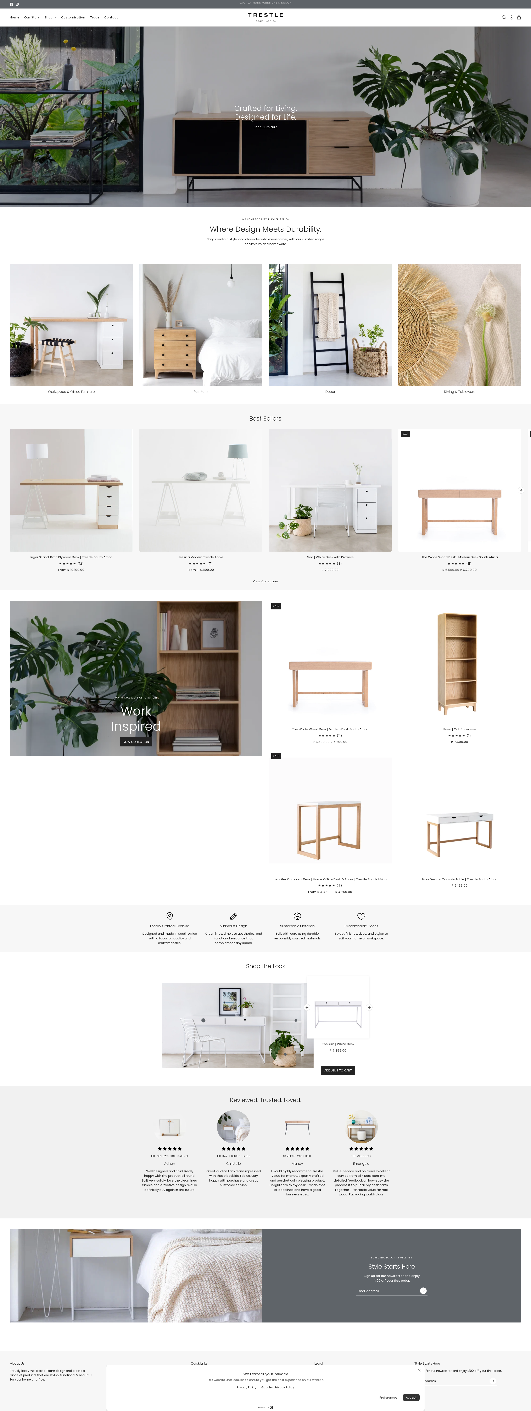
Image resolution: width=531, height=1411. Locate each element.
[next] (521, 490)
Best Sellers (265, 419)
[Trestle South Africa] (265, 17)
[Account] (511, 17)
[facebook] (11, 4)
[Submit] (423, 1290)
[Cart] (519, 17)
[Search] (504, 17)
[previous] (10, 432)
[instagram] (17, 4)
